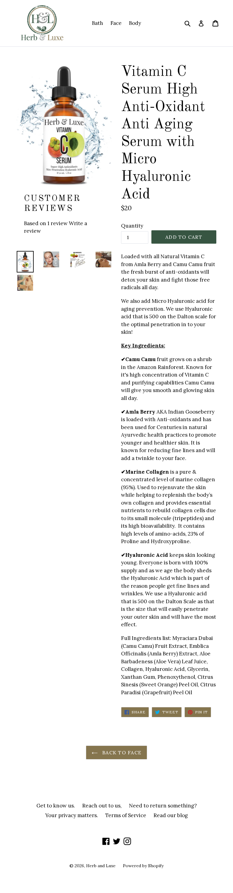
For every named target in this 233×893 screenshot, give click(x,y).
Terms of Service (125, 815)
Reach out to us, (102, 805)
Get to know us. (55, 805)
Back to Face (121, 752)
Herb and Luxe (101, 865)
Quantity (132, 225)
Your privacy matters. (71, 815)
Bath (97, 23)
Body (135, 23)
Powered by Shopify (143, 865)
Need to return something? (163, 805)
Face (116, 23)
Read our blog (171, 815)
